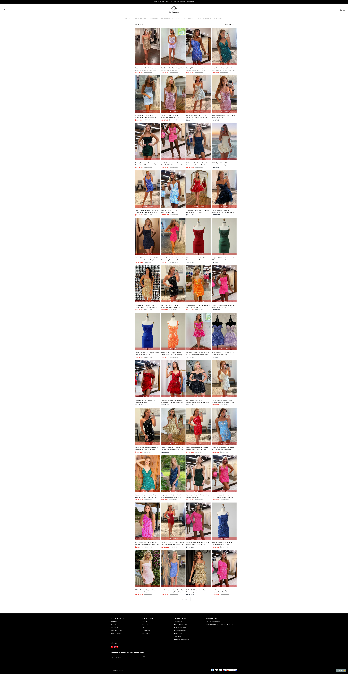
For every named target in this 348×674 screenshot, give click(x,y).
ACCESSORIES (207, 18)
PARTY (199, 18)
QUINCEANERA (165, 18)
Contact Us (145, 624)
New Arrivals (114, 621)
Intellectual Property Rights (181, 639)
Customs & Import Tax (180, 630)
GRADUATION (176, 18)
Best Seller (113, 624)
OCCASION (191, 18)
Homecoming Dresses (116, 630)
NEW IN (127, 18)
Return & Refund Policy (180, 624)
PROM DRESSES (153, 18)
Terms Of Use (177, 636)
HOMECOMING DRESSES (139, 18)
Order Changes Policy (180, 627)
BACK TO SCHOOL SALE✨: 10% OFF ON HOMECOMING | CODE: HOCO (174, 1)
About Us (144, 621)
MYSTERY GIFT (218, 18)
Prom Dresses (114, 627)
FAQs (143, 627)
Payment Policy (146, 630)
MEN (184, 18)
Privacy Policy (178, 633)
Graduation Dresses (116, 633)
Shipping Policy (178, 621)
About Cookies (146, 633)
